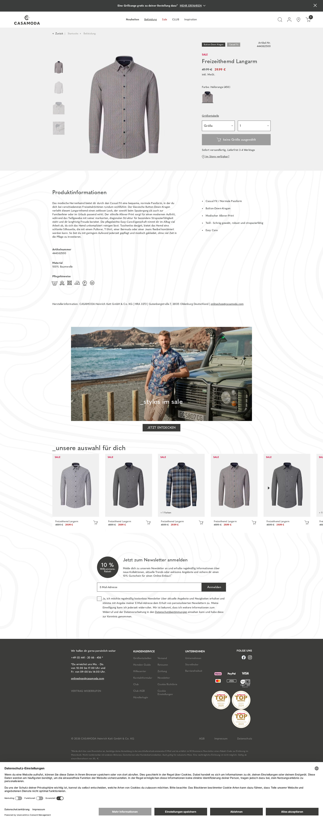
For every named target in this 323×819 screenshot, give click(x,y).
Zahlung (162, 671)
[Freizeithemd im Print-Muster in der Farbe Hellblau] (75, 485)
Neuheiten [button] (132, 19)
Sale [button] (164, 19)
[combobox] (218, 126)
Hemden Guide (142, 664)
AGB (201, 738)
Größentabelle (210, 115)
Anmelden (213, 587)
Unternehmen (193, 658)
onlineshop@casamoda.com (227, 304)
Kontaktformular (142, 677)
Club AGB (139, 690)
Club (136, 684)
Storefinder (191, 664)
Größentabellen (142, 658)
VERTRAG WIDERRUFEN (86, 691)
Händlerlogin (140, 697)
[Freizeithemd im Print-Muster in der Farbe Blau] (181, 485)
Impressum (220, 738)
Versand (162, 658)
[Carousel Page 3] (58, 108)
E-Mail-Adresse (108, 587)
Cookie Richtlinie (167, 684)
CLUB (175, 19)
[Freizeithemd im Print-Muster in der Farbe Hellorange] (234, 485)
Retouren (163, 664)
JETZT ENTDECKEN (161, 427)
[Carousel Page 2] (58, 87)
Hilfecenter (139, 671)
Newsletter (164, 677)
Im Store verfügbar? (217, 156)
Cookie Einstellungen (165, 692)
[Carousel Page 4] (58, 132)
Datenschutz (244, 738)
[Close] (315, 6)
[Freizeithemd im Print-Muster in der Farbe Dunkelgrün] (287, 485)
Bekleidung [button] (150, 19)
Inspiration (190, 19)
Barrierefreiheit (193, 670)
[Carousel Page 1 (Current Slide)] (58, 67)
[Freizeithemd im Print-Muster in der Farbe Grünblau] (128, 485)
